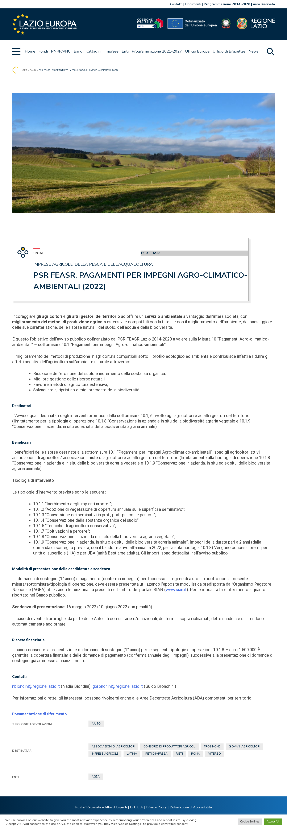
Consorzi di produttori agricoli (170, 746)
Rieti (179, 754)
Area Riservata (264, 4)
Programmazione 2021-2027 (157, 51)
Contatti (176, 4)
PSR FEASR (150, 253)
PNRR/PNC (61, 51)
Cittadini (94, 51)
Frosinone (212, 746)
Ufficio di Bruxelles (229, 51)
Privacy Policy (156, 807)
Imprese (111, 51)
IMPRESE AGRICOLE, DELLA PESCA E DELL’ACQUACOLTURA (93, 264)
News (253, 51)
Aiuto (96, 724)
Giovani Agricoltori (244, 746)
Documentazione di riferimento (39, 714)
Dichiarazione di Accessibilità (191, 807)
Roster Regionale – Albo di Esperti (101, 807)
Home (30, 51)
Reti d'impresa (156, 754)
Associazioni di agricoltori (113, 746)
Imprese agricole (105, 754)
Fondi (43, 51)
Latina (132, 754)
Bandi (78, 51)
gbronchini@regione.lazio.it (117, 686)
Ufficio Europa (197, 51)
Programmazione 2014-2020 (227, 4)
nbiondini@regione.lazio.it (36, 686)
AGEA (96, 777)
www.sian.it (176, 589)
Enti (125, 51)
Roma (195, 754)
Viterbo (214, 754)
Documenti (193, 4)
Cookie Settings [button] (249, 822)
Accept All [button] (273, 822)
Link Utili (136, 807)
